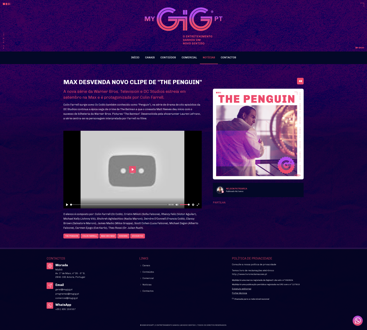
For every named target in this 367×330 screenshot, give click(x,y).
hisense (123, 236)
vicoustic (137, 236)
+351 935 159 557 (65, 309)
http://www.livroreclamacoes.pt (249, 274)
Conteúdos (168, 57)
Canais (150, 57)
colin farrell (89, 236)
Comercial (189, 57)
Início (135, 57)
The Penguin (71, 236)
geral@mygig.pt (64, 289)
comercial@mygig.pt (66, 298)
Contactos (228, 57)
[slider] (118, 204)
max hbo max (108, 236)
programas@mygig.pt (67, 293)
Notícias (209, 57)
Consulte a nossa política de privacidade (254, 264)
